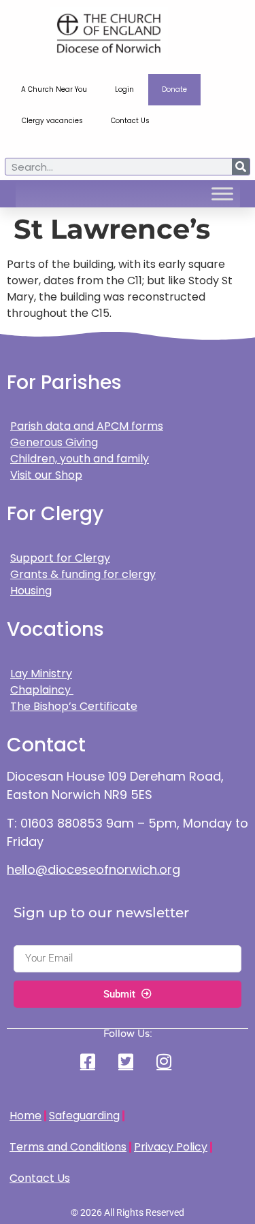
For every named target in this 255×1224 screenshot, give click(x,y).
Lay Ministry (41, 673)
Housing (31, 590)
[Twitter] (127, 1061)
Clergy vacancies (52, 121)
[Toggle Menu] (222, 194)
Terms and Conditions (68, 1147)
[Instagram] (166, 1061)
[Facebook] (89, 1061)
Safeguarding (84, 1115)
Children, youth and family (79, 458)
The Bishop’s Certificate (73, 706)
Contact (46, 745)
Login (124, 89)
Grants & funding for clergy (83, 574)
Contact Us (130, 121)
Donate (174, 89)
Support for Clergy (60, 558)
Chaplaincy (41, 690)
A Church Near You (54, 89)
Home (25, 1115)
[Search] (241, 166)
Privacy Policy (170, 1147)
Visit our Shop (46, 475)
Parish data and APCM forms (86, 426)
